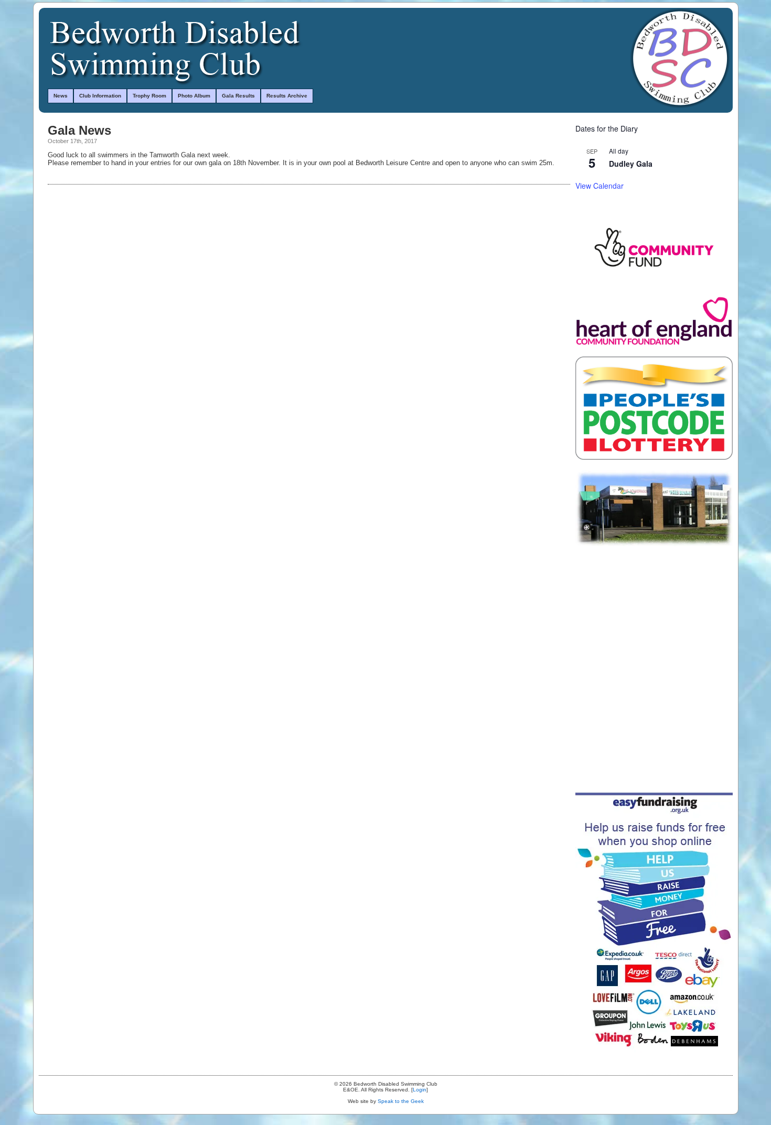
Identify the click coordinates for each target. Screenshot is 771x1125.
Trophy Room (149, 96)
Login (419, 1089)
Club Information (100, 96)
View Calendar (599, 185)
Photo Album (194, 96)
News (60, 96)
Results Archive (286, 96)
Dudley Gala (630, 163)
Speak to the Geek (401, 1101)
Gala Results (238, 96)
